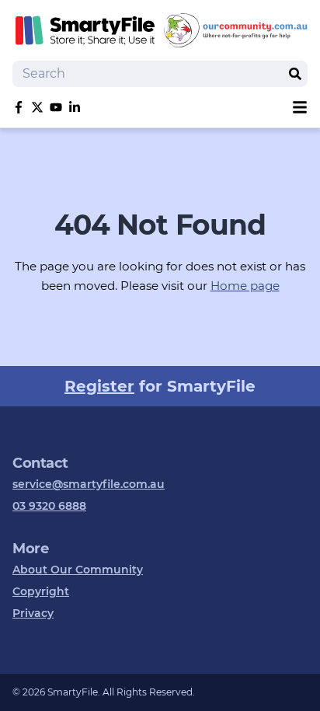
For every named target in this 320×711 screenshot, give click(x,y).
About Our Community (77, 570)
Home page (245, 285)
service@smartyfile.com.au (88, 484)
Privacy (33, 613)
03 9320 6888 (49, 506)
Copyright (40, 591)
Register (99, 386)
